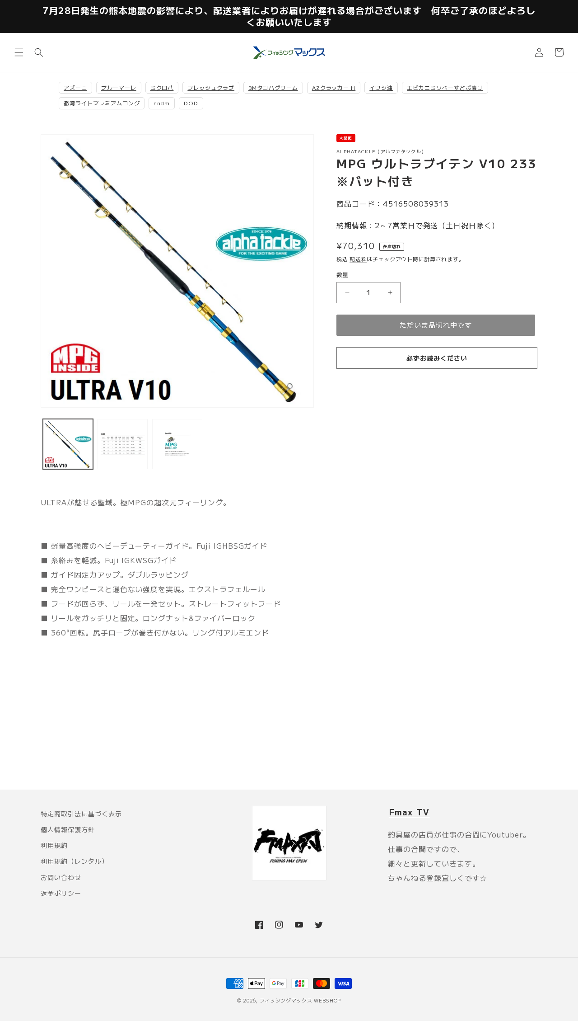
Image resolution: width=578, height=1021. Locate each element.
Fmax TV (409, 812)
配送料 (358, 259)
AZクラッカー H (334, 87)
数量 (342, 274)
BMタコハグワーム (273, 87)
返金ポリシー (61, 893)
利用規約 (54, 845)
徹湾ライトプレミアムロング (102, 103)
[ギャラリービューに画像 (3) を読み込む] (177, 444)
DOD (191, 103)
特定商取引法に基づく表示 (81, 813)
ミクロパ (162, 87)
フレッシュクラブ (210, 87)
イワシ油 (381, 87)
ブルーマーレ (118, 87)
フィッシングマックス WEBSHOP (300, 1000)
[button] (19, 52)
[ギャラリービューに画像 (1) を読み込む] (68, 444)
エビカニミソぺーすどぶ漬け (445, 87)
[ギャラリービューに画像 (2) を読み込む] (123, 444)
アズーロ (75, 87)
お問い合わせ (61, 877)
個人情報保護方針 (68, 829)
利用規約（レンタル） (74, 861)
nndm (162, 103)
